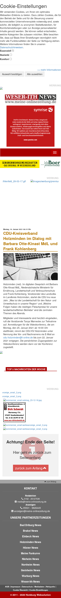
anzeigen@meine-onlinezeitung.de (32, 511)
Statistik (4, 54)
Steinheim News (30, 570)
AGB (7, 586)
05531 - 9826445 (32, 507)
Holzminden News (30, 542)
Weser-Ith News (30, 581)
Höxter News (30, 547)
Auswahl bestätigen (12, 74)
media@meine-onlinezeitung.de (31, 501)
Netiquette (50, 586)
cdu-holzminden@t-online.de (18, 337)
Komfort (4, 59)
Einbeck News (30, 536)
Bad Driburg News (30, 525)
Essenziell (5, 50)
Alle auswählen (34, 74)
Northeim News (30, 564)
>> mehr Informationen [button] (49, 69)
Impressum (15, 586)
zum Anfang (51, 481)
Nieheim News (30, 559)
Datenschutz (27, 586)
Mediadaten (39, 586)
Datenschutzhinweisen (11, 47)
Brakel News (30, 530)
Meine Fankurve (30, 553)
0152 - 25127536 (32, 498)
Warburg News (30, 576)
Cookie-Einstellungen (38, 590)
